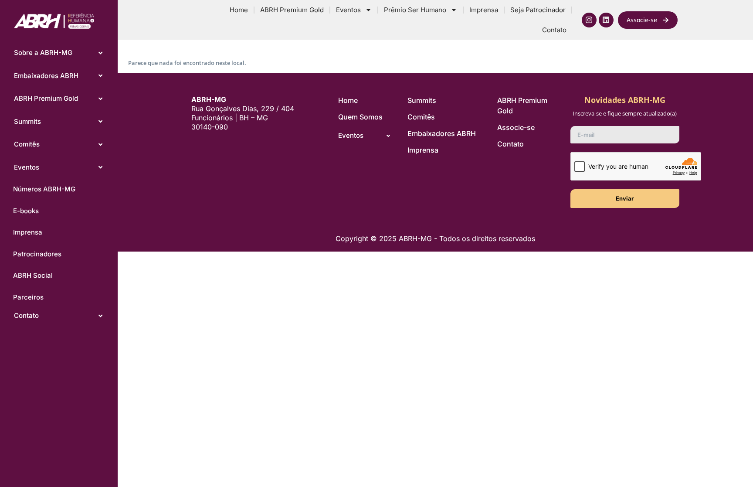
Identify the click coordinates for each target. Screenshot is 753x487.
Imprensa (483, 10)
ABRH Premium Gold (292, 10)
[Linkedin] (606, 20)
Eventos (348, 10)
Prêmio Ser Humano (415, 10)
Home (239, 10)
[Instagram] (589, 20)
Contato (554, 30)
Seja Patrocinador (538, 10)
